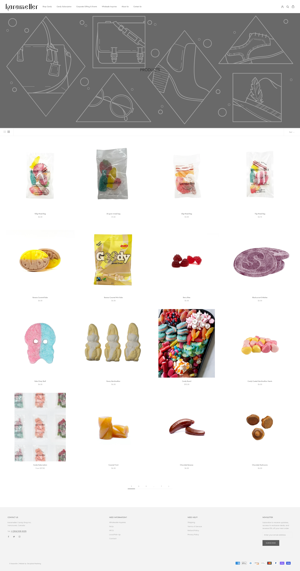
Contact (112, 538)
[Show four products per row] (9, 132)
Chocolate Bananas (186, 465)
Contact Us (137, 6)
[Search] (288, 6)
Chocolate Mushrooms (260, 465)
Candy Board (186, 381)
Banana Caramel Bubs (40, 297)
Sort (291, 132)
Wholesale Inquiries (109, 6)
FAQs (111, 526)
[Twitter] (14, 536)
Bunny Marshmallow (113, 381)
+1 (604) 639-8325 (18, 531)
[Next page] (168, 486)
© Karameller (13, 563)
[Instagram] (19, 536)
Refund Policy (193, 530)
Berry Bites (186, 297)
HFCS (111, 530)
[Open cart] (293, 6)
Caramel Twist (113, 465)
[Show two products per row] (5, 132)
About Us (125, 6)
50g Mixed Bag (186, 214)
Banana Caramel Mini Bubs (113, 297)
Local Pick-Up (115, 534)
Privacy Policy (193, 534)
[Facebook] (8, 536)
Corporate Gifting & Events (86, 6)
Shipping (191, 522)
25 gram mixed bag (113, 214)
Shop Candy (47, 6)
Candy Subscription (64, 6)
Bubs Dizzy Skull (40, 381)
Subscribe (271, 543)
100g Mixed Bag (40, 214)
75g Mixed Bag (260, 214)
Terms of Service (195, 526)
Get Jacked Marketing (34, 563)
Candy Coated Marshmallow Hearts (260, 381)
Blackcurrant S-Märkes (259, 297)
